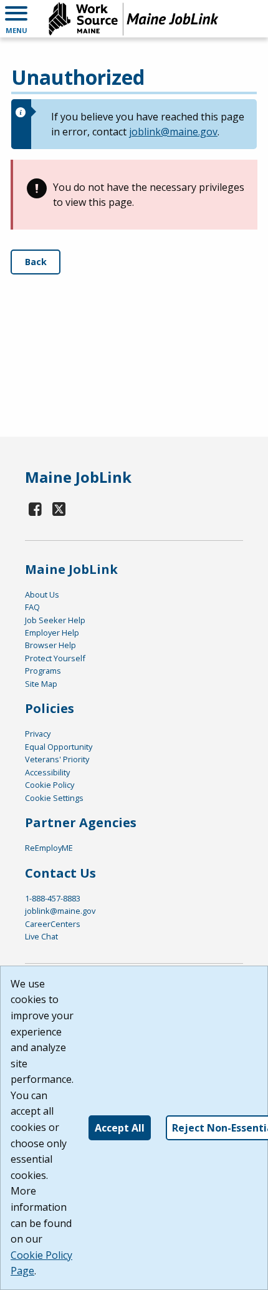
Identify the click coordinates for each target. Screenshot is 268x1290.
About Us (42, 594)
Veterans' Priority (57, 759)
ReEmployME (49, 847)
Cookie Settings (54, 797)
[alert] (134, 124)
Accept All (120, 1128)
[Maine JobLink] (134, 18)
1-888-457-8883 (52, 898)
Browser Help (50, 645)
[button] (16, 18)
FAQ (32, 607)
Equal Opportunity (58, 746)
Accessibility (47, 772)
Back (36, 262)
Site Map (41, 683)
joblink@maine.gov (173, 131)
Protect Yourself (55, 658)
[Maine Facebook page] (35, 508)
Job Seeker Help (55, 620)
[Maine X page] (59, 508)
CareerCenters (52, 923)
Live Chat (41, 936)
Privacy (37, 733)
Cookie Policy (49, 784)
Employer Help (52, 632)
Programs (43, 670)
